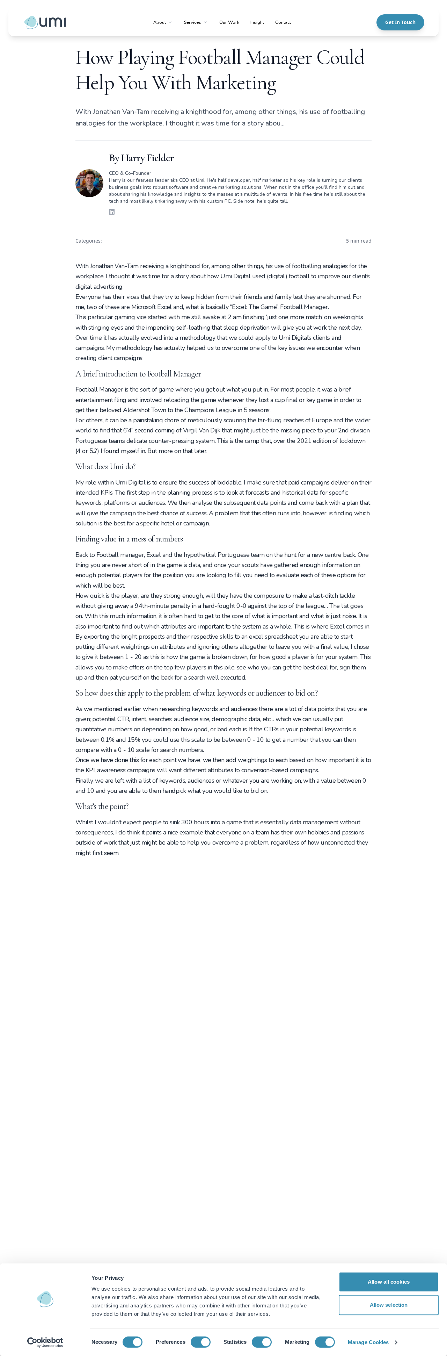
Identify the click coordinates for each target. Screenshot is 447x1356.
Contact (283, 22)
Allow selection (389, 1305)
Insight (257, 22)
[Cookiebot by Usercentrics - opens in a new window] (45, 1342)
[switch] (201, 1342)
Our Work (229, 22)
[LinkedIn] (112, 212)
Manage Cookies (368, 1342)
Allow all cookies (389, 1282)
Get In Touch (400, 22)
